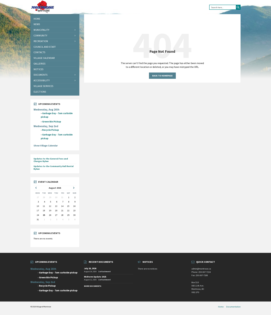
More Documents (92, 286)
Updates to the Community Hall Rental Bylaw (54, 167)
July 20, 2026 (90, 268)
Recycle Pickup (50, 129)
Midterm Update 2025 (95, 276)
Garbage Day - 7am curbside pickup (58, 272)
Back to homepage (162, 75)
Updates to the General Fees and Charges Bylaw (51, 160)
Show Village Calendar (46, 145)
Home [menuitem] (221, 306)
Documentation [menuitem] (233, 306)
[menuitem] (55, 19)
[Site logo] (42, 12)
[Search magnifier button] (238, 7)
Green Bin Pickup (51, 121)
